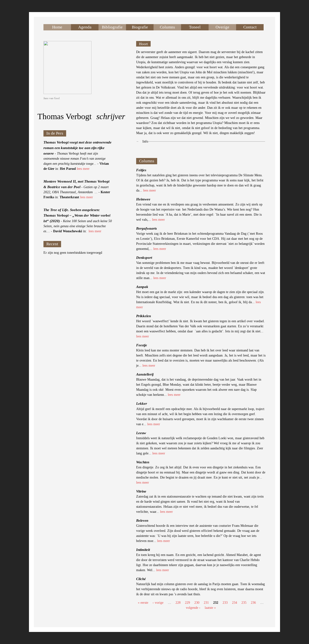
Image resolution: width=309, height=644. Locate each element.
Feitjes (141, 170)
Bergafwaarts (146, 228)
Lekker (141, 403)
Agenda (84, 27)
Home (57, 27)
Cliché (141, 579)
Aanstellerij (145, 374)
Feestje (141, 345)
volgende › (193, 608)
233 (225, 602)
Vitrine (141, 491)
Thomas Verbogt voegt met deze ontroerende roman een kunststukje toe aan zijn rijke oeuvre (77, 147)
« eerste (143, 602)
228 (178, 602)
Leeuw (141, 433)
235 (243, 602)
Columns (167, 27)
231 (206, 602)
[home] (67, 93)
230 (196, 602)
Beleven (142, 520)
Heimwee (143, 199)
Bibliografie (112, 27)
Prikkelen (143, 316)
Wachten (142, 462)
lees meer (83, 169)
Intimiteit (143, 550)
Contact (250, 27)
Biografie (140, 27)
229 (187, 602)
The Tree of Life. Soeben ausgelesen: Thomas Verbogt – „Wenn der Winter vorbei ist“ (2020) (76, 215)
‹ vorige (158, 602)
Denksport (144, 257)
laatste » (210, 608)
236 (253, 602)
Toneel (195, 27)
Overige (222, 27)
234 (234, 602)
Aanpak (142, 287)
